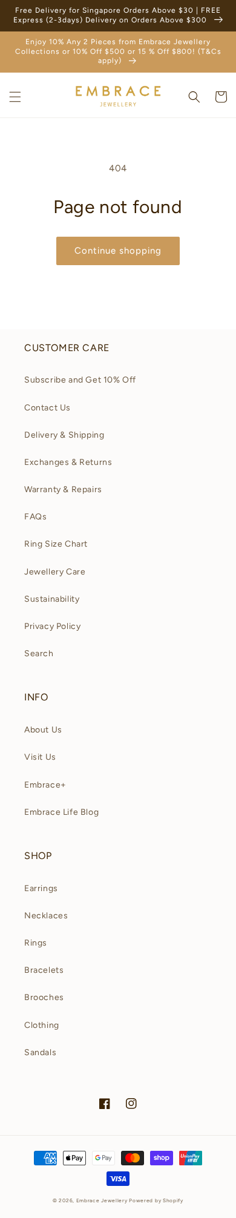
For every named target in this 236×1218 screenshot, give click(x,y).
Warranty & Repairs (63, 489)
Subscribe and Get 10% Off (80, 380)
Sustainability (51, 599)
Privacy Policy (52, 626)
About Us (43, 730)
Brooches (44, 997)
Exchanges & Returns (68, 462)
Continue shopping (118, 250)
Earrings (41, 888)
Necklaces (46, 915)
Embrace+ (45, 785)
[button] (15, 97)
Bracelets (44, 970)
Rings (35, 943)
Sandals (40, 1052)
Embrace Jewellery (102, 1200)
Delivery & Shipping (64, 435)
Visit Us (40, 757)
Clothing (41, 1025)
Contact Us (47, 408)
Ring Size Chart (56, 544)
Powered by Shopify (156, 1200)
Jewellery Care (54, 572)
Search (39, 653)
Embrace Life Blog (61, 812)
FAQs (35, 517)
